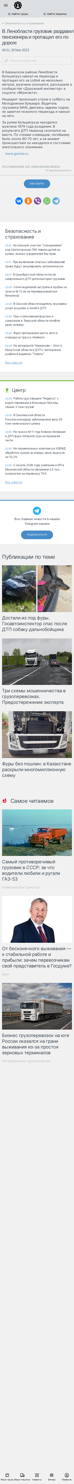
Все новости (13, 362)
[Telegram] (56, 201)
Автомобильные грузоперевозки (26, 1061)
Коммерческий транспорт (21, 887)
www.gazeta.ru (16, 153)
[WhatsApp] (46, 201)
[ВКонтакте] (19, 201)
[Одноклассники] (28, 201)
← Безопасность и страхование (23, 23)
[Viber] (37, 201)
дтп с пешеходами (13, 166)
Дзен (5, 974)
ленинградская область (45, 166)
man (27, 166)
